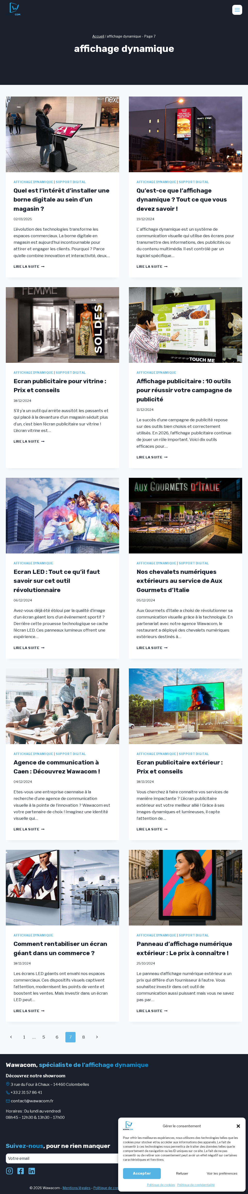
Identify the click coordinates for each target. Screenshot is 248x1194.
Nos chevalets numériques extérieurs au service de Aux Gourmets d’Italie (179, 580)
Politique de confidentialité (196, 1185)
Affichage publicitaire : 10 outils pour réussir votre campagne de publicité (184, 390)
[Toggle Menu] (237, 10)
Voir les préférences (222, 1173)
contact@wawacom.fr (32, 1100)
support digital (71, 182)
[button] (238, 1126)
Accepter (142, 1173)
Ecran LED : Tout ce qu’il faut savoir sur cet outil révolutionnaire (57, 580)
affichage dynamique (33, 182)
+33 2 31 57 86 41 (26, 1092)
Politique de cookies (161, 1185)
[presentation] (62, 134)
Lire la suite (29, 266)
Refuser (182, 1173)
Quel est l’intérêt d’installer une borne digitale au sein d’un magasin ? (61, 199)
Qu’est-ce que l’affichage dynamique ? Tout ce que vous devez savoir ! (182, 199)
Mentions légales (76, 1188)
